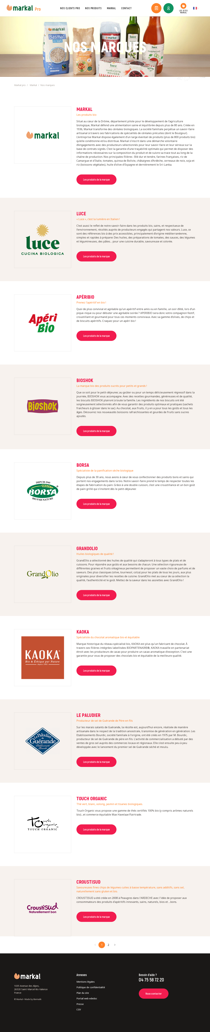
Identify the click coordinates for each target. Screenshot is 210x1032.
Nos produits (93, 8)
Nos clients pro (70, 8)
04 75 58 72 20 (151, 979)
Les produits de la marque (96, 179)
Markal (111, 8)
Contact (126, 8)
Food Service (46, 6)
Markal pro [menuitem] (20, 85)
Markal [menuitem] (33, 85)
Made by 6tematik (33, 999)
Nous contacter (48, 6)
